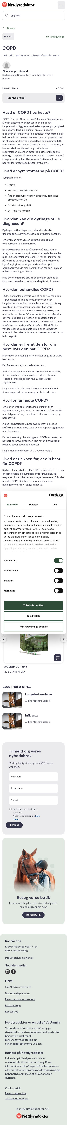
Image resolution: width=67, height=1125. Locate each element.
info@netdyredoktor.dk (19, 957)
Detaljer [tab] (33, 504)
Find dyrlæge (13, 1005)
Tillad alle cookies (33, 605)
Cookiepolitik (13, 1088)
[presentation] (3, 639)
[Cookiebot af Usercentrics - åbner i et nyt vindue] (49, 495)
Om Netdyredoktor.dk (18, 987)
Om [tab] (55, 504)
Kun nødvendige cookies (34, 626)
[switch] (58, 570)
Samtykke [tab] (12, 504)
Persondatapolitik (15, 1093)
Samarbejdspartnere (17, 993)
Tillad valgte (33, 616)
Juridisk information (16, 1098)
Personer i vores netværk (20, 999)
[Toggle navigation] (61, 5)
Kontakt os (11, 1011)
